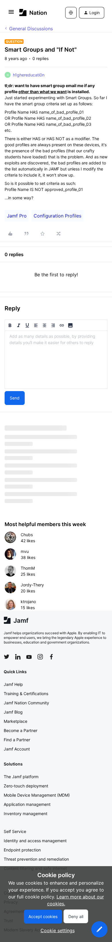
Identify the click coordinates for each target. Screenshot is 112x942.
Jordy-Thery (32, 584)
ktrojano (28, 601)
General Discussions (31, 28)
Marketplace (15, 721)
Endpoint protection (22, 849)
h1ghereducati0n (29, 74)
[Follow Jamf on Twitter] (6, 656)
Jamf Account (17, 748)
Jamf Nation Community (26, 702)
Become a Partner (20, 730)
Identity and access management (35, 840)
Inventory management (25, 813)
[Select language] (71, 12)
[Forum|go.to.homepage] (33, 12)
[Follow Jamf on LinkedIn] (18, 657)
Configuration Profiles (57, 216)
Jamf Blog (13, 712)
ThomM (28, 568)
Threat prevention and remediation (36, 859)
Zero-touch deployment (26, 785)
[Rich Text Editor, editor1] (56, 360)
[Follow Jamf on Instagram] (40, 657)
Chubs (27, 534)
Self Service (15, 831)
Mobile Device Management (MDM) (37, 795)
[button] (11, 13)
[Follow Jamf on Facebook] (51, 657)
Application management (27, 804)
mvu (25, 551)
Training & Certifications (26, 693)
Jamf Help (13, 684)
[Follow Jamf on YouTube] (29, 657)
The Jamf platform (21, 776)
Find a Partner (17, 739)
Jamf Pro (17, 216)
